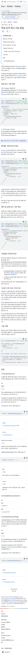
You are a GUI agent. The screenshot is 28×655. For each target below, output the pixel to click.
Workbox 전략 (4, 94)
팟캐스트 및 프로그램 (5, 629)
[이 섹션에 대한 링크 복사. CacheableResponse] (16, 374)
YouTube (3, 637)
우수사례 (3, 624)
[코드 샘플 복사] (26, 99)
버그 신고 (3, 613)
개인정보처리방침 (8, 648)
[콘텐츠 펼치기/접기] (12, 36)
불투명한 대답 (23, 140)
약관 (2, 648)
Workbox (10, 6)
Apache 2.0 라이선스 (12, 600)
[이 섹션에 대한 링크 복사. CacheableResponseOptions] (21, 496)
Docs (3, 6)
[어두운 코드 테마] (23, 99)
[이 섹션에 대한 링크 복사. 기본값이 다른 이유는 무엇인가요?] (22, 288)
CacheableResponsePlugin (9, 581)
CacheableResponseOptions (10, 425)
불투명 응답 (14, 273)
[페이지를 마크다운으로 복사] (7, 31)
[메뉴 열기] (2, 1)
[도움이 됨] (9, 25)
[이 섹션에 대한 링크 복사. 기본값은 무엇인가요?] (18, 254)
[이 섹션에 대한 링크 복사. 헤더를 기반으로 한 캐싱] (19, 146)
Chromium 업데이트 (5, 622)
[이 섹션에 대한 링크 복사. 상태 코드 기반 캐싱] (16, 84)
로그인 (24, 1)
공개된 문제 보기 (4, 616)
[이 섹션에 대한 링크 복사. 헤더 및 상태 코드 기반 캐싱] (22, 207)
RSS (2, 642)
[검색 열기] (18, 2)
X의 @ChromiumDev (6, 635)
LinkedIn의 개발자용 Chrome (7, 640)
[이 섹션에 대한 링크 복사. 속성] (4, 383)
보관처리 (3, 626)
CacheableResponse (8, 434)
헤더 (6, 77)
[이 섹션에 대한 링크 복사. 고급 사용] (9, 326)
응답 (20, 66)
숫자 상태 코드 (19, 75)
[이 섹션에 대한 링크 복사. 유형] (5, 370)
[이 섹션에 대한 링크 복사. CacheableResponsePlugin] (20, 517)
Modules (18, 6)
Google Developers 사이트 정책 (15, 602)
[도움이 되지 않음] (11, 25)
